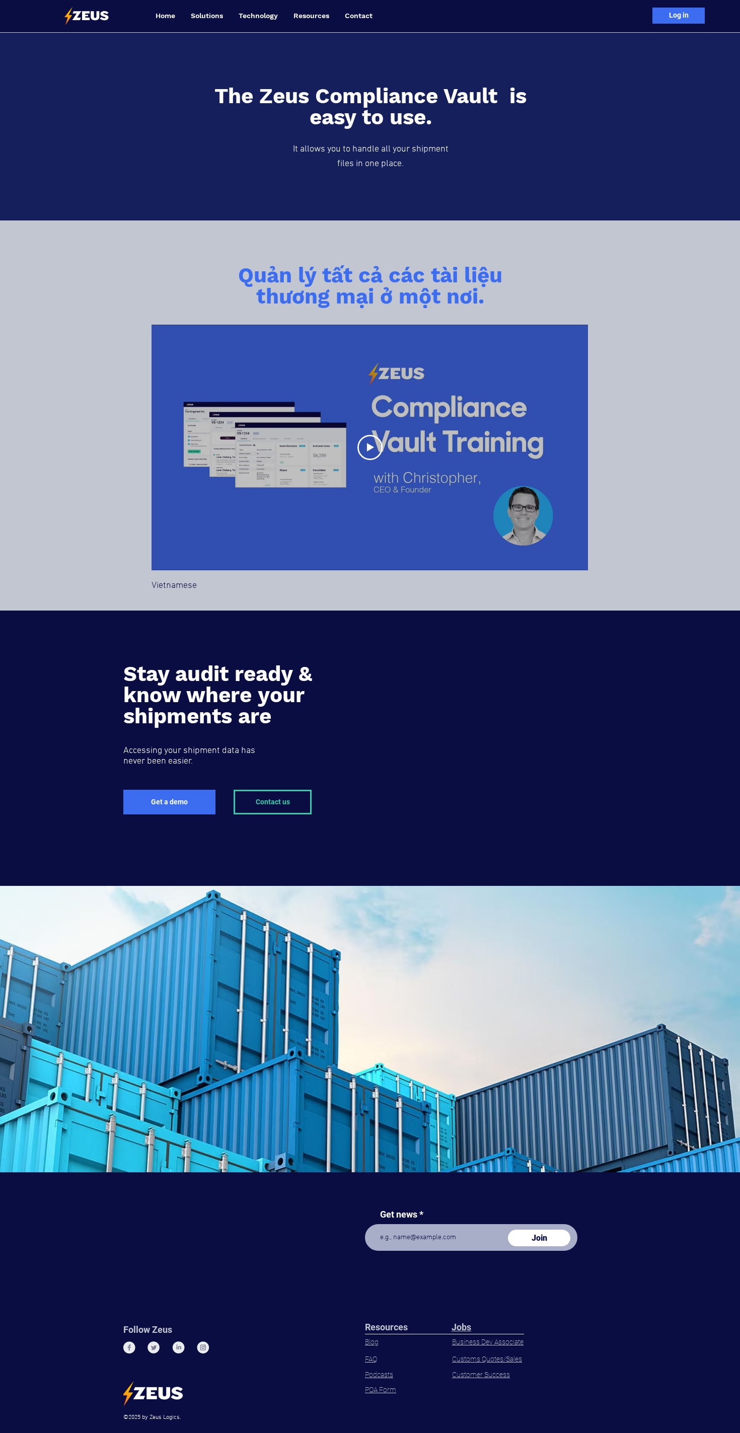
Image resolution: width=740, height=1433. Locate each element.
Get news (398, 1214)
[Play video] (370, 447)
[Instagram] (203, 1347)
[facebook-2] (129, 1347)
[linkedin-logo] (178, 1347)
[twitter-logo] (154, 1347)
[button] (207, 16)
